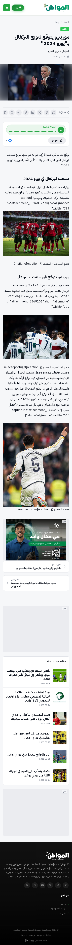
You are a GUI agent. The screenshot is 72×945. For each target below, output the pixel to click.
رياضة (57, 22)
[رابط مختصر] (19, 113)
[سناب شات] (35, 885)
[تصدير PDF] (12, 113)
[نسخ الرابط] (26, 113)
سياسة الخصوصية (58, 908)
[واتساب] (53, 113)
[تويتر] (66, 885)
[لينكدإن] (33, 113)
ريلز (16, 7)
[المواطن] (56, 7)
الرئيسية (66, 22)
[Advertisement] (36, 629)
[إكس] (40, 113)
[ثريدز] (27, 885)
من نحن (63, 903)
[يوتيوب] (43, 885)
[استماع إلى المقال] (61, 130)
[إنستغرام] (50, 885)
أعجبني (54, 140)
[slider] (32, 131)
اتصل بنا (62, 913)
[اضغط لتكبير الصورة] (36, 82)
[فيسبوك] (47, 113)
